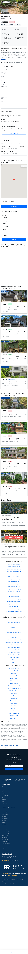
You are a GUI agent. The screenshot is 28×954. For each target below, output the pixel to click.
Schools (14, 659)
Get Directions (14, 206)
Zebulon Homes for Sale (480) (14, 594)
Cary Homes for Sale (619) (14, 586)
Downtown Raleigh (6, 814)
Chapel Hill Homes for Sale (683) (14, 584)
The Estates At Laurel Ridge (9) (14, 688)
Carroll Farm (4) (14, 705)
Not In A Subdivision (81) (14, 668)
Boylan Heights (5, 810)
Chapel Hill (4, 789)
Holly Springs (4, 799)
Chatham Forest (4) (14, 700)
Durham (3, 793)
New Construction (5, 837)
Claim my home (14, 133)
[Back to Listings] (2, 2)
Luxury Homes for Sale (14, 634)
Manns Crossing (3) (14, 715)
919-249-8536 (13, 860)
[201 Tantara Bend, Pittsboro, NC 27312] (14, 321)
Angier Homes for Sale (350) (14, 604)
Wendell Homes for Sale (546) (14, 591)
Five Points (4, 816)
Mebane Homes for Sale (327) (14, 609)
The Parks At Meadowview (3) (14, 713)
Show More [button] (13, 106)
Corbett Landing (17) (14, 678)
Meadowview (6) (14, 693)
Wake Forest (4, 803)
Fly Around (5, 12)
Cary (3, 788)
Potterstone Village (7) (14, 690)
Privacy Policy (13, 883)
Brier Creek (4, 809)
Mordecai (4, 820)
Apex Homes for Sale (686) (14, 581)
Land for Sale (14, 629)
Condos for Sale (14, 627)
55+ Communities (5, 841)
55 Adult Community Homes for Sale (14, 639)
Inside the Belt (5, 818)
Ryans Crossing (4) (14, 703)
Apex (3, 786)
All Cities (13, 614)
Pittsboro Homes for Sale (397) (14, 599)
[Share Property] (22, 2)
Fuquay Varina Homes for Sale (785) (14, 571)
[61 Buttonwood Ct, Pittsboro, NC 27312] (14, 428)
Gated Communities (6, 845)
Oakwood (4, 824)
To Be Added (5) (14, 695)
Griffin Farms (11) (14, 683)
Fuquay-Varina (5, 795)
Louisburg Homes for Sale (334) (14, 606)
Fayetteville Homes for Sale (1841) (14, 569)
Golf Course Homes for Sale (14, 654)
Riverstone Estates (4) (14, 698)
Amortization (5, 233)
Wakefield (4, 826)
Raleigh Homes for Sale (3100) (14, 564)
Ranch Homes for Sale (14, 657)
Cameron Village (5, 812)
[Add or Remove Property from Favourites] (26, 2)
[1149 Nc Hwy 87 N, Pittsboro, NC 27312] (14, 453)
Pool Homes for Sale (14, 637)
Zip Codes (14, 662)
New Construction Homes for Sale (14, 632)
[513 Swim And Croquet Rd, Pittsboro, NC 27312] (14, 402)
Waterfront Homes (6, 843)
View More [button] (3, 59)
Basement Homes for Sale (14, 652)
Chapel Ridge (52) (14, 673)
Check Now (14, 769)
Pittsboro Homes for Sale (14, 619)
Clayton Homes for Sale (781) (14, 574)
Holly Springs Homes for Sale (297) (14, 611)
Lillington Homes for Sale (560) (14, 589)
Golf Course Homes (6, 846)
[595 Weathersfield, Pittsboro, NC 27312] (14, 371)
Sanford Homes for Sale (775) (14, 576)
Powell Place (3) (14, 708)
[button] (13, 780)
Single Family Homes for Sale (14, 622)
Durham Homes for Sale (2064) (14, 566)
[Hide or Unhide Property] (19, 2)
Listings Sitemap (5, 883)
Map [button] (23, 166)
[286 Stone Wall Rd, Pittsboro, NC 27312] (14, 346)
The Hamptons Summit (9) (14, 685)
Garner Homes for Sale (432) (14, 596)
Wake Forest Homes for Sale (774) (14, 579)
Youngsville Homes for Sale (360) (14, 601)
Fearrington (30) (14, 675)
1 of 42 (25, 12)
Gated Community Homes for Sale (14, 649)
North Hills (4, 822)
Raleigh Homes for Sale (7, 831)
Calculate (14, 239)
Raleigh (3, 801)
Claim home (14, 952)
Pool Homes (4, 848)
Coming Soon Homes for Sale (14, 644)
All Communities (13, 718)
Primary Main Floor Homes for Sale (14, 642)
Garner (3, 797)
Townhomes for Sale (14, 624)
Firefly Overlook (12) (14, 680)
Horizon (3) (14, 710)
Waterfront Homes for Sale (14, 647)
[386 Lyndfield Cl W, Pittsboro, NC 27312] (14, 478)
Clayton (3, 791)
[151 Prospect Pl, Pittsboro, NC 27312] (14, 296)
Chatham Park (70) (14, 670)
